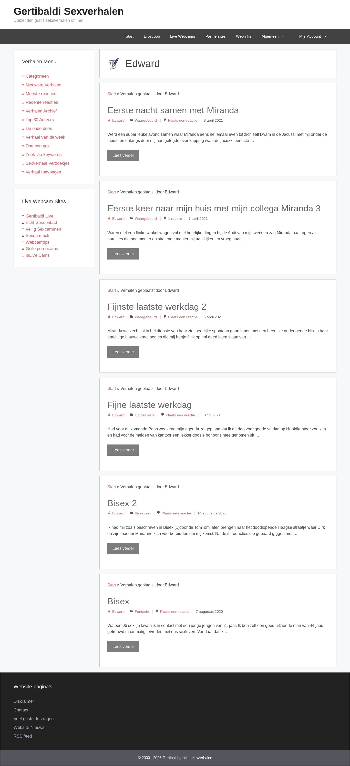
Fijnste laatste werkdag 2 (156, 307)
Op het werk (145, 415)
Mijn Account (310, 36)
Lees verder (123, 155)
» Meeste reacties (39, 93)
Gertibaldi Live (39, 216)
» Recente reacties (40, 102)
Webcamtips (37, 242)
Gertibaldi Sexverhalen (69, 11)
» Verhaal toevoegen (41, 172)
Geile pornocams (42, 248)
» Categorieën (35, 76)
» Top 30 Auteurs (38, 119)
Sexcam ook (37, 235)
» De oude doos (37, 128)
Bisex (118, 601)
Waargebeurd (146, 120)
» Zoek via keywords (42, 154)
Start (129, 36)
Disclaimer (24, 701)
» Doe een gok (36, 145)
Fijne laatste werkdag (149, 405)
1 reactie (175, 219)
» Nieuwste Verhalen (41, 84)
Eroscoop (152, 36)
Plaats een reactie (182, 120)
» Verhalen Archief (39, 111)
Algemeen (270, 36)
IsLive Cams (38, 255)
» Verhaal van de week (43, 137)
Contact (21, 710)
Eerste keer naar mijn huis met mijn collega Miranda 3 (214, 208)
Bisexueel (142, 513)
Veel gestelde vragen (34, 718)
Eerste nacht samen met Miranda (173, 110)
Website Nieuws (29, 727)
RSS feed (23, 736)
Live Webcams (182, 36)
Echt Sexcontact (41, 222)
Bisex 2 (122, 503)
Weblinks (243, 36)
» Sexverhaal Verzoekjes (46, 163)
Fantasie (142, 612)
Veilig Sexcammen (43, 229)
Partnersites (215, 36)
